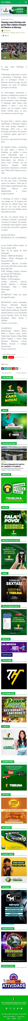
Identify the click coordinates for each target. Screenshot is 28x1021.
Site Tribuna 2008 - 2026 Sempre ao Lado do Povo (14, 1014)
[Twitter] (5, 35)
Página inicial (4, 19)
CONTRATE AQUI (6, 655)
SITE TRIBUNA (6, 2)
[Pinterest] (13, 368)
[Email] (16, 368)
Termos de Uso (20, 1016)
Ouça (5, 357)
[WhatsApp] (8, 35)
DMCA (8, 1018)
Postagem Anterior (6, 373)
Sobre (19, 1018)
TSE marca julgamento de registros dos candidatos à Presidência (12, 465)
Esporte (11, 19)
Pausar (11, 357)
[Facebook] (3, 35)
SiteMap (14, 1018)
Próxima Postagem (21, 373)
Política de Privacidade (9, 1016)
